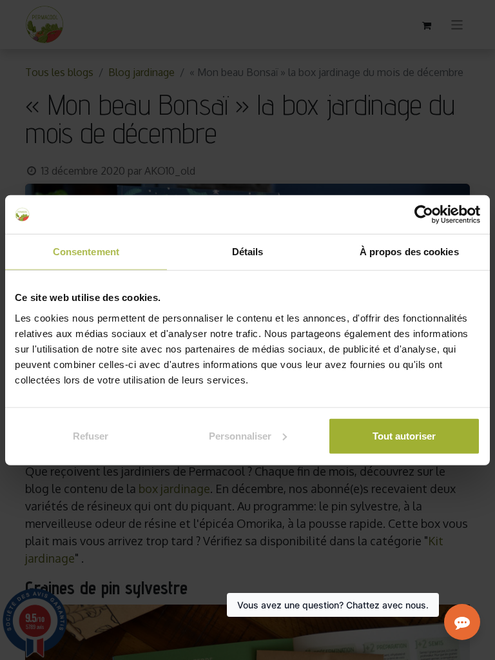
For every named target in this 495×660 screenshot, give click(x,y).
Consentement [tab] (86, 251)
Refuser (90, 435)
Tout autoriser (404, 435)
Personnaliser (240, 435)
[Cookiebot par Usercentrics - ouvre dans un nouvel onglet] (423, 214)
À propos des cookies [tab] (409, 251)
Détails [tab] (248, 251)
